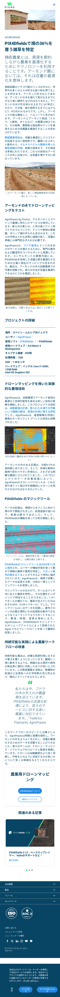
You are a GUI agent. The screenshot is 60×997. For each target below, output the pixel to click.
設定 (12, 989)
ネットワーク (11, 901)
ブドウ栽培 (30, 245)
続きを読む (14, 860)
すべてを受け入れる (47, 990)
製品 (7, 890)
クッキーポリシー (31, 981)
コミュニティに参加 (13, 932)
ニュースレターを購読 (14, 936)
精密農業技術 (12, 137)
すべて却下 (25, 990)
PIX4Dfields (27, 341)
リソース (9, 895)
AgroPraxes (24, 337)
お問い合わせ (10, 928)
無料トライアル (30, 799)
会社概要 (9, 884)
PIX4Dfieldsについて (30, 791)
